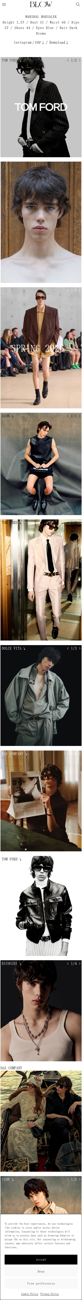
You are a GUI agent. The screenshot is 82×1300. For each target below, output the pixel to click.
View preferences (41, 1283)
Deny (41, 1271)
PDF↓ (40, 42)
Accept (41, 1259)
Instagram (22, 42)
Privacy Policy (49, 1294)
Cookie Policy (29, 1294)
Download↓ (59, 42)
